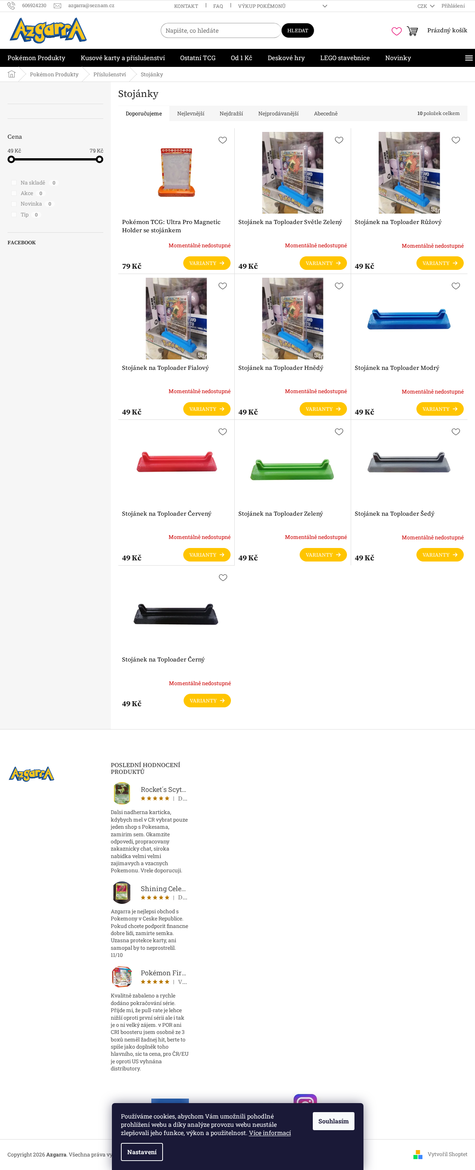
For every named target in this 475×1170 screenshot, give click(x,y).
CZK (423, 6)
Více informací (270, 1133)
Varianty (202, 263)
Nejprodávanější (278, 113)
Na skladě (38, 182)
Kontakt (186, 6)
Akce (31, 193)
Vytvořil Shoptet (447, 1154)
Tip (29, 214)
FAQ (218, 6)
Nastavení (142, 1152)
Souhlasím (333, 1121)
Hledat (297, 30)
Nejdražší (231, 113)
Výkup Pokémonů (262, 6)
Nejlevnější (190, 113)
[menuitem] (36, 58)
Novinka (36, 203)
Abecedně (326, 113)
